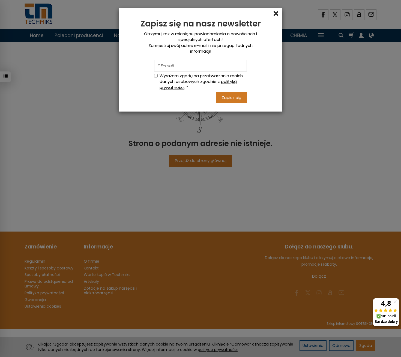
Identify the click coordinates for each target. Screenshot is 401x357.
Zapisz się (231, 97)
